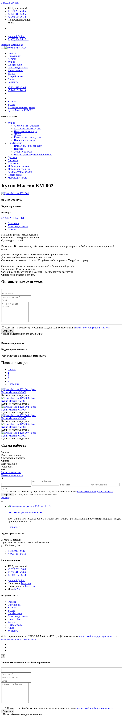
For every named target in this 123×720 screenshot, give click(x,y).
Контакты (13, 82)
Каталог (12, 58)
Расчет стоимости (11, 472)
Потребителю (15, 76)
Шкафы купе (15, 64)
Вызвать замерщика (12, 44)
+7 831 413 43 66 (17, 14)
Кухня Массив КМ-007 (13, 435)
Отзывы (12, 229)
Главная (12, 53)
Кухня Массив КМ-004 (13, 409)
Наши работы (15, 70)
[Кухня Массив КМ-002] (15, 193)
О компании (14, 56)
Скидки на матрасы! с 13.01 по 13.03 (25, 512)
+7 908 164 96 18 (17, 16)
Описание (13, 223)
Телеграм (26, 583)
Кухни (11, 61)
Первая (12, 369)
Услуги (11, 73)
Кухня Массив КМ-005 (13, 418)
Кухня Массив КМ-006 (13, 427)
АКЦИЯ (6, 497)
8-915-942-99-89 (16, 551)
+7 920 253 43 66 (17, 11)
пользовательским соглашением (18, 639)
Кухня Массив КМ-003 (13, 401)
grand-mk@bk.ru (16, 36)
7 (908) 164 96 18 (18, 39)
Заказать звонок (10, 2)
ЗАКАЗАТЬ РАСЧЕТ (12, 218)
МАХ (17, 589)
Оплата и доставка (18, 67)
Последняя (13, 384)
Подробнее (14, 527)
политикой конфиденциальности (93, 327)
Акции (11, 79)
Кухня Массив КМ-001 (13, 392)
